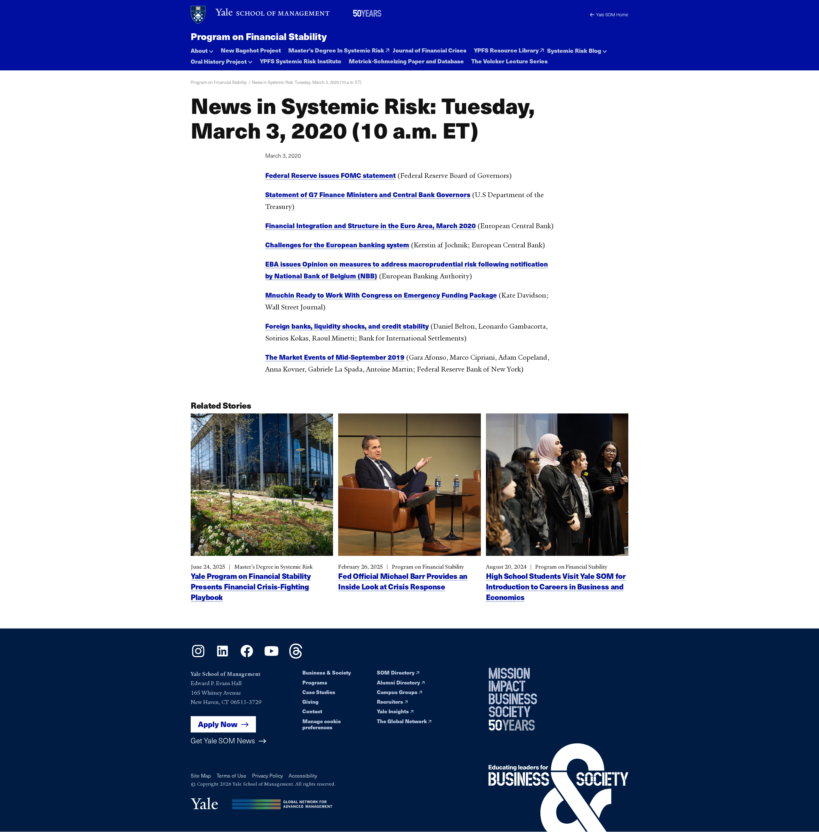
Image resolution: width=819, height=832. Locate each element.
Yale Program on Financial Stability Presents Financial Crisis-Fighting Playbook (251, 586)
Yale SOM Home (612, 15)
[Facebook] (246, 656)
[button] (202, 49)
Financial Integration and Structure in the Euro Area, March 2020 (370, 225)
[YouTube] (271, 656)
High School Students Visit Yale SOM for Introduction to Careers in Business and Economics (556, 586)
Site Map (201, 775)
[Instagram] (198, 656)
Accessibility (303, 775)
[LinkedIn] (222, 656)
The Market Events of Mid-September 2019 (334, 357)
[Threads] (295, 656)
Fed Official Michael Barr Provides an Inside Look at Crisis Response (402, 581)
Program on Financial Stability (258, 36)
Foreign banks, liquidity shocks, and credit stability (347, 326)
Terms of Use (231, 775)
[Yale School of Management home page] (260, 15)
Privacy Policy (267, 775)
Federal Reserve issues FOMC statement (330, 175)
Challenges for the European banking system (337, 244)
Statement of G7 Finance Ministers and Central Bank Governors (367, 194)
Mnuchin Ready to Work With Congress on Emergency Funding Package (381, 295)
